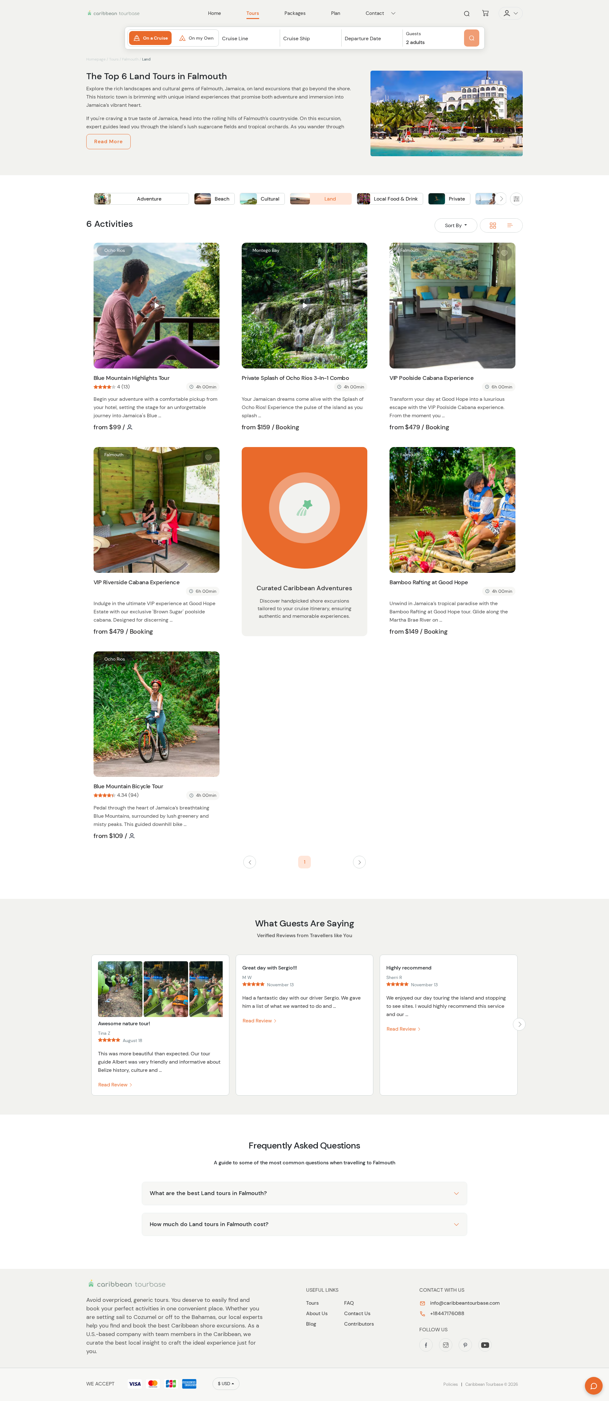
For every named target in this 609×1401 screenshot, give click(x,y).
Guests (413, 34)
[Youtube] (485, 1345)
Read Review (113, 1084)
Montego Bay (265, 250)
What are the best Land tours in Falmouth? (208, 1193)
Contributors (359, 1324)
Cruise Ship (296, 38)
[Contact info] (393, 13)
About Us (317, 1313)
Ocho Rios (114, 250)
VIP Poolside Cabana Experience (432, 378)
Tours (114, 59)
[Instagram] (445, 1345)
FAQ (349, 1303)
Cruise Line (235, 38)
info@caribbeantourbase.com (464, 1303)
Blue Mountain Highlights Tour (131, 378)
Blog (311, 1324)
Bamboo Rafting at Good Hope (429, 582)
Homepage (96, 59)
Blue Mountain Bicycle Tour (128, 786)
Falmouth (130, 59)
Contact (375, 13)
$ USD (224, 1383)
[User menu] (510, 13)
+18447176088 (446, 1313)
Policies (450, 1384)
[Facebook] (426, 1345)
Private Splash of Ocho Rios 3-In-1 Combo (295, 378)
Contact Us (357, 1313)
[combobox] (249, 44)
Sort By (454, 225)
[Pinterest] (465, 1345)
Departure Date (363, 38)
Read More (108, 141)
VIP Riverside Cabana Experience (137, 582)
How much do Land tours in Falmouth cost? (209, 1224)
